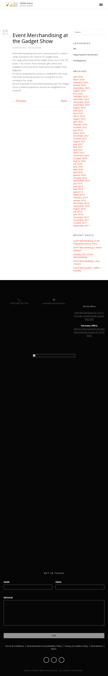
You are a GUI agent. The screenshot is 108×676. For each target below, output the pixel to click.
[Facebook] (46, 660)
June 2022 (78, 130)
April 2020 (78, 172)
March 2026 (79, 79)
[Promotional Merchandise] (3, 4)
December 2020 (81, 155)
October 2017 (80, 222)
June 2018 (78, 214)
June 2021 (78, 144)
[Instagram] (61, 660)
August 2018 (79, 208)
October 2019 (80, 177)
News (54, 648)
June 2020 (78, 166)
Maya (24, 48)
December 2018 (81, 203)
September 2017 (81, 225)
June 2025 (78, 93)
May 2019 (78, 189)
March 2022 (79, 132)
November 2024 (81, 102)
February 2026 (80, 82)
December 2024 (81, 99)
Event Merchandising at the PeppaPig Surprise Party (86, 242)
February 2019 (80, 197)
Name (7, 582)
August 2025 (79, 90)
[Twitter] (54, 660)
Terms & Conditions (14, 646)
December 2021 (81, 135)
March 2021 (79, 152)
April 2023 (78, 121)
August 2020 (79, 161)
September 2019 (81, 180)
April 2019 (78, 191)
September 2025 (81, 88)
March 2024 (79, 116)
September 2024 (81, 104)
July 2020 (77, 163)
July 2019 (77, 183)
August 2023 (79, 118)
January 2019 (79, 200)
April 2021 (78, 149)
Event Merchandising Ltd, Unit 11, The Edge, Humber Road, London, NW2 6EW (89, 316)
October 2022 (80, 127)
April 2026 (78, 76)
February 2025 (80, 96)
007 (74, 48)
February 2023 (80, 124)
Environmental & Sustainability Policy (44, 646)
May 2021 (78, 147)
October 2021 (80, 138)
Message (8, 597)
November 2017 (81, 220)
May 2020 (78, 169)
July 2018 (77, 211)
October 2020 (80, 158)
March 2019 (79, 194)
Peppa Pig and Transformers (85, 54)
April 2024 (78, 113)
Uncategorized (35, 48)
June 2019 (78, 186)
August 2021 (79, 141)
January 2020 (79, 175)
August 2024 (79, 107)
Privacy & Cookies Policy (76, 646)
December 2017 (81, 217)
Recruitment (97, 646)
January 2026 (79, 85)
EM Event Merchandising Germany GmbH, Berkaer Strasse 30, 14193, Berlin (89, 332)
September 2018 (81, 205)
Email (59, 582)
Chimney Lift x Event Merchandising (83, 255)
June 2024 (78, 110)
